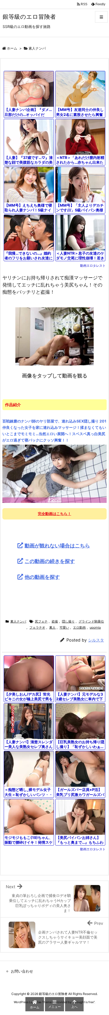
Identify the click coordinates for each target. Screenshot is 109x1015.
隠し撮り (68, 621)
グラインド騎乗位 (91, 621)
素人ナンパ (37, 48)
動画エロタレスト (93, 266)
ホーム (12, 48)
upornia (95, 627)
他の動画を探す (42, 577)
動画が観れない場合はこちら (57, 545)
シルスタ (96, 640)
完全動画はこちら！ (54, 513)
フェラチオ (37, 627)
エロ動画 (79, 627)
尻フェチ (41, 621)
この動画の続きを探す (50, 561)
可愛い (64, 627)
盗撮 (55, 621)
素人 (52, 627)
